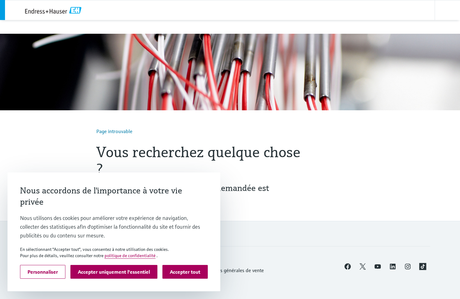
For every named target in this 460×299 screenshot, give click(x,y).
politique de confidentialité (130, 255)
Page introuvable (114, 131)
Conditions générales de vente (232, 270)
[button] (347, 266)
